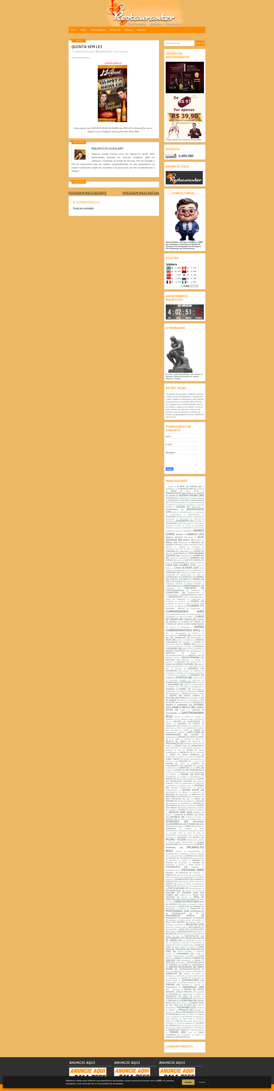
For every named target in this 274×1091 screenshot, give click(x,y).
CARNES (169, 560)
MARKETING (199, 783)
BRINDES (179, 545)
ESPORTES (193, 669)
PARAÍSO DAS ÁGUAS (195, 856)
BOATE (186, 540)
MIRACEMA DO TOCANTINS (177, 796)
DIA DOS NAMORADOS (176, 638)
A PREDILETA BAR (185, 489)
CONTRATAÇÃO (187, 595)
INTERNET (169, 750)
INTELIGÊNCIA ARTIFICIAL (191, 748)
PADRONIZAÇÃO (171, 835)
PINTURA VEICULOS (184, 875)
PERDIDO (195, 867)
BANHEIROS (187, 528)
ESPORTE (178, 669)
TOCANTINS (183, 1007)
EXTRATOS (200, 682)
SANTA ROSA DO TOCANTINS (185, 948)
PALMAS (196, 837)
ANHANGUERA (172, 509)
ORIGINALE (192, 831)
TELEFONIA (200, 992)
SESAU (198, 960)
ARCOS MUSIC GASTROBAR (192, 517)
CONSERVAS (195, 590)
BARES (199, 530)
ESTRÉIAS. (183, 675)
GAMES (183, 710)
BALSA (178, 528)
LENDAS (169, 770)
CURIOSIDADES (177, 611)
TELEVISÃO (173, 994)
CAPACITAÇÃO (179, 553)
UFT (169, 1017)
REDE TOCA (185, 929)
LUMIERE (184, 774)
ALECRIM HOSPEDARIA (176, 502)
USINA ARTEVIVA (172, 1019)
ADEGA (174, 491)
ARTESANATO (184, 519)
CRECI (188, 604)
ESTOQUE (189, 673)
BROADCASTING (196, 545)
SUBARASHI (173, 978)
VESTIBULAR (199, 1028)
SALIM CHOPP (180, 947)
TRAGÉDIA (197, 1010)
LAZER (182, 768)
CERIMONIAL (197, 570)
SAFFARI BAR (188, 945)
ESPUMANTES (172, 671)
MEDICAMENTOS (171, 792)
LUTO (197, 774)
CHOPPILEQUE (172, 577)
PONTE (179, 884)
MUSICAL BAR (105, 51)
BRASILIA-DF (182, 542)
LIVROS (168, 772)
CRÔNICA (180, 606)
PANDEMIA (184, 854)
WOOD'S (169, 1037)
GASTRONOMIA (193, 712)
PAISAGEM (169, 837)
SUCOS (184, 978)
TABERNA (170, 985)
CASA (168, 563)
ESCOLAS (181, 662)
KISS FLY (169, 761)
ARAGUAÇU (200, 512)
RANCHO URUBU (195, 922)
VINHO (183, 1030)
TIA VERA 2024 (190, 1005)
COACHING (197, 581)
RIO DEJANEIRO (188, 940)
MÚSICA (192, 810)
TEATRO (188, 989)
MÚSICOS (179, 815)
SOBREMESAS (177, 971)
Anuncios (141, 30)
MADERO (169, 779)
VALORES (200, 1023)
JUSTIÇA (191, 757)
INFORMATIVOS (197, 746)
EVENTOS (181, 677)
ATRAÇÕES (198, 521)
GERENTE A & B (172, 719)
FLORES (171, 702)
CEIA (188, 570)
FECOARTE (185, 687)
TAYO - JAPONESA (173, 989)
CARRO (179, 560)
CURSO (191, 614)
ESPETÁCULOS (179, 666)
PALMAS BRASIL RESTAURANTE (181, 842)
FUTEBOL (198, 705)
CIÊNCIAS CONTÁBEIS (179, 579)
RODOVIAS (176, 943)
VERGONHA (188, 1028)
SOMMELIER (171, 973)
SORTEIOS (169, 976)
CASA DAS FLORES (177, 565)
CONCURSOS (190, 588)
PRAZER (193, 904)
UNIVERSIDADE (187, 1017)
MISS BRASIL (197, 796)
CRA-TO (180, 604)
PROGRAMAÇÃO (197, 911)
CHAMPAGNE (170, 575)
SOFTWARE (198, 971)
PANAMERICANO (171, 854)
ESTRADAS (200, 673)
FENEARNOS (196, 689)
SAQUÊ (198, 954)
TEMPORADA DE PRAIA (177, 996)
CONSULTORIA (172, 592)
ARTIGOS (197, 519)
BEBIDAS (192, 534)
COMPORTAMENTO (191, 586)
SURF (199, 982)
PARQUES (196, 860)
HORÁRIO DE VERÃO (186, 737)
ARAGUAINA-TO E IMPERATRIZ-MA (184, 514)
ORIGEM (183, 831)
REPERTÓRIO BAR (183, 934)
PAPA (193, 854)
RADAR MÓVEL (185, 920)
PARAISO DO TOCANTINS (179, 858)
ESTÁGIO (180, 673)
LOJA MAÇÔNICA (180, 772)
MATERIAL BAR (185, 786)
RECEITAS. (169, 927)
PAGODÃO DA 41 (186, 835)
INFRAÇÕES (174, 748)
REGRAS (199, 932)
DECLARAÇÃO (181, 633)
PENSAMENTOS (173, 867)
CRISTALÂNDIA (199, 604)
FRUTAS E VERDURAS (176, 705)
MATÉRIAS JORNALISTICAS (181, 788)
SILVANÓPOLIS (198, 965)
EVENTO (169, 678)
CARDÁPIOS (198, 556)
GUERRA (186, 730)
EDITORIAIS (199, 646)
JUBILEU (181, 757)
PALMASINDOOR (194, 851)
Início (73, 30)
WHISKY (198, 1035)
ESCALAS (169, 662)
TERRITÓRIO (187, 1001)
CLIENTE (178, 581)
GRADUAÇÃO (171, 726)
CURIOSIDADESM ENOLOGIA (176, 614)
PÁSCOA (169, 863)
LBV (191, 768)
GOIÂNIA (169, 723)
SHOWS (185, 965)
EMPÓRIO (198, 649)
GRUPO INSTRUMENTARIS (186, 728)
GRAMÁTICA (185, 726)
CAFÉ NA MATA (184, 549)
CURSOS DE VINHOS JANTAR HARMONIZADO (185, 624)
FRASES (196, 702)
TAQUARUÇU (189, 987)
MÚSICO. (169, 815)
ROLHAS (186, 943)
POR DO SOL (171, 886)
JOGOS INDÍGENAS (191, 755)
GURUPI (197, 730)
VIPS (190, 1032)
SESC (168, 963)
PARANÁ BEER (198, 858)
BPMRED (198, 540)
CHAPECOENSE (185, 575)
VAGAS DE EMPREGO (185, 1023)
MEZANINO (170, 794)
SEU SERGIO (179, 963)
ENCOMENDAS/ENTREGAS (175, 655)
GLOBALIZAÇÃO (193, 721)
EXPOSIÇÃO (186, 682)
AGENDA (189, 493)
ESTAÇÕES (170, 673)
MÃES (179, 779)
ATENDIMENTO (182, 521)
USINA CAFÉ (187, 1019)
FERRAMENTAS (174, 693)
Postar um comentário (83, 208)
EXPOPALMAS (171, 682)
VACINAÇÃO (170, 1023)
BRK (186, 545)
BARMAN (179, 534)
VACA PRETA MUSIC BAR (192, 1021)
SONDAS (187, 973)
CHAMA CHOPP (196, 572)
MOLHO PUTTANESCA (185, 801)
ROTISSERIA (197, 943)
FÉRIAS (201, 691)
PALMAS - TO (173, 839)
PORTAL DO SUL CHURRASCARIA (192, 886)
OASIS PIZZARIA (177, 826)
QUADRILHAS (186, 918)
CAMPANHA (170, 551)
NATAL (201, 815)
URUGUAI (198, 1017)
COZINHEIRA (170, 604)
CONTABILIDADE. (172, 595)
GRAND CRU (197, 726)
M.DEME (183, 777)
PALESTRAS (182, 837)
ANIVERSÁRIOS (195, 509)
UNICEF (176, 1017)
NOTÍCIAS (170, 819)
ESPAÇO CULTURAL (185, 664)
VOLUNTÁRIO (185, 1035)
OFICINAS (198, 826)
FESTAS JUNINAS (192, 696)
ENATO (193, 653)
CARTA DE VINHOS (192, 560)
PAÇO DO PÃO (194, 833)
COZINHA (195, 601)
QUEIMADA (172, 920)
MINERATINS (183, 794)
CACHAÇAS (196, 547)
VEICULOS (198, 1025)
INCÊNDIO (187, 743)
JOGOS (173, 755)
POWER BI (184, 895)
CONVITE (201, 595)
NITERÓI (189, 817)
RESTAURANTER (192, 936)
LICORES (178, 770)
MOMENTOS (173, 803)
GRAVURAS (170, 728)
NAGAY (190, 815)
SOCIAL (188, 971)
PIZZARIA (176, 877)
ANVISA (174, 512)
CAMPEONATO (184, 551)
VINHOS (174, 1032)
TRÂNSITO (169, 1012)
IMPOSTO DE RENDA (176, 741)
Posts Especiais (98, 30)
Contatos (128, 30)
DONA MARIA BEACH (173, 644)
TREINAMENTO (188, 1012)
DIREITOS (189, 640)
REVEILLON (191, 938)
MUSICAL (201, 810)
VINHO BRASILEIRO (197, 1030)
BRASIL (169, 542)
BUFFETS (169, 547)
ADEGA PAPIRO (192, 491)
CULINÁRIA (193, 606)
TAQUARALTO (171, 987)
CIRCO (168, 581)
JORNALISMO (170, 757)
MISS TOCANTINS (173, 799)
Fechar (202, 1082)
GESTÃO (198, 719)
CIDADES (200, 577)
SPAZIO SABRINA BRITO (195, 976)
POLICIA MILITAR (196, 881)
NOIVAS (198, 817)
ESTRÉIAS (172, 675)
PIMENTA (169, 875)
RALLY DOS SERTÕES (175, 922)
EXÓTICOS (196, 680)
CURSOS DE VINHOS (191, 622)
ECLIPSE (169, 646)
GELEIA (177, 717)
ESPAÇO (169, 664)
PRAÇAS (184, 897)
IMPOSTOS (196, 741)
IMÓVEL (198, 739)
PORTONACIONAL (195, 888)
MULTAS (191, 805)
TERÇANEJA (173, 1001)
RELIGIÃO (170, 934)
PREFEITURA (184, 906)
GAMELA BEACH (181, 707)
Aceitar (188, 1082)
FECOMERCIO (197, 687)
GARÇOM (196, 710)
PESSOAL (189, 869)
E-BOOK (199, 644)
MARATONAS (187, 783)
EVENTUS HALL (198, 678)
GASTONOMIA (171, 713)
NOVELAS (181, 819)
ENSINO (197, 660)
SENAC (197, 958)
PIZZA (168, 877)
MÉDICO (185, 792)
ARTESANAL (170, 519)
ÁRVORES (169, 521)
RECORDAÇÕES (171, 929)
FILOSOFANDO (193, 698)
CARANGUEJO (185, 556)
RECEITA (180, 925)
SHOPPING (173, 965)
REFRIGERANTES (185, 932)
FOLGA (188, 702)
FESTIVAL (170, 698)
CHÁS (199, 575)
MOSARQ (197, 803)
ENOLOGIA (170, 660)
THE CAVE (173, 1005)
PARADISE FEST (177, 856)
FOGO (181, 702)
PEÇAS (181, 865)
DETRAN (183, 635)
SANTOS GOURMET (184, 951)
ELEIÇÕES (173, 649)
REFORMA (171, 932)
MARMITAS (172, 786)
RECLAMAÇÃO (195, 927)
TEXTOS (183, 1003)
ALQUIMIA (180, 507)
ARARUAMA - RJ (172, 517)
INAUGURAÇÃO (172, 743)
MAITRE (201, 779)
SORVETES (180, 976)
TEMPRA (197, 996)
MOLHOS (200, 801)
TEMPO (198, 994)
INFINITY (169, 746)
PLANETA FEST (182, 879)
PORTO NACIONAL (176, 888)
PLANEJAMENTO (188, 877)
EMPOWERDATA (195, 651)
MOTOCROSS (171, 805)
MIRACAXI (196, 794)
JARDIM (183, 752)
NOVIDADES (172, 821)
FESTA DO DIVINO (197, 693)
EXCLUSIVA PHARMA (178, 680)
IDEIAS (177, 739)
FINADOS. (183, 700)
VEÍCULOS (169, 1028)
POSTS (198, 890)
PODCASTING (183, 881)
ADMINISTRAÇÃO (173, 493)
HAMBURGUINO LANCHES (175, 732)
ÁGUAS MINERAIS (197, 498)
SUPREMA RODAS (186, 982)
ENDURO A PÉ (194, 655)
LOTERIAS (172, 774)
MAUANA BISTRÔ (190, 790)
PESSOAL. (170, 873)
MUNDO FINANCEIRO (188, 808)
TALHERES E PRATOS (191, 985)
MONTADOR (185, 803)
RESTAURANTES (173, 938)
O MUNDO (191, 824)
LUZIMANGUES (171, 777)
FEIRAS (182, 689)
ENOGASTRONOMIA (191, 657)
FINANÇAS (193, 700)
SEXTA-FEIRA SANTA (195, 963)
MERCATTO (197, 792)
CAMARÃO (197, 549)
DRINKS (187, 644)
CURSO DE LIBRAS (186, 617)
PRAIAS (184, 904)
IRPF (179, 750)
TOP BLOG (200, 1008)
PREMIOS (197, 906)
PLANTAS (197, 879)
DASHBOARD (185, 627)
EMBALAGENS (187, 649)
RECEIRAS (169, 925)
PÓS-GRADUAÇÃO (173, 890)
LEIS (198, 768)
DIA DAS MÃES (196, 635)
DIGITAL (179, 640)
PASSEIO (196, 863)
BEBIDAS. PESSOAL (174, 537)
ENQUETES (185, 660)
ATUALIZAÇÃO (187, 523)
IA (170, 739)
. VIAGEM (169, 486)
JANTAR (189, 750)
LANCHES (188, 766)
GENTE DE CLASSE (193, 717)
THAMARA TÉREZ (196, 1003)
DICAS (168, 640)
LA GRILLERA (182, 761)
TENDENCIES (186, 998)
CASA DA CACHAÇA (195, 563)
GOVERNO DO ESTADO (189, 723)
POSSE (188, 890)
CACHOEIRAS (170, 549)
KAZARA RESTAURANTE (192, 759)
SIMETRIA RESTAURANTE (180, 967)
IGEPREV (187, 739)
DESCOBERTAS (171, 635)
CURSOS (188, 619)
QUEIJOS (200, 918)
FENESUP (181, 691)
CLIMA (188, 581)
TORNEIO (171, 1010)
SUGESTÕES (196, 978)
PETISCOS (183, 873)
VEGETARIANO (186, 1025)
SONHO (198, 973)
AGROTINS (170, 498)
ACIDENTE (200, 489)
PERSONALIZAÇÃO (172, 870)
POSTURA (170, 893)
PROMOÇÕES (171, 918)
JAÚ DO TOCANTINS (196, 752)
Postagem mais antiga (141, 193)
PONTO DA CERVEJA (193, 884)
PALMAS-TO (195, 847)
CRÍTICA (171, 606)
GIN (167, 721)
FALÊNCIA (187, 685)
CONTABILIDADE (193, 592)
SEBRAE (178, 958)
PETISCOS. (197, 873)
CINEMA (196, 579)
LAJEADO (195, 763)
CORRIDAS (169, 601)
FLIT (202, 700)
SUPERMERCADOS (190, 980)
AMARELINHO (196, 507)
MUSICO (197, 812)
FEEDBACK (170, 689)
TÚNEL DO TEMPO (188, 1014)
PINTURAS (198, 875)
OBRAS (189, 826)
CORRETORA (195, 599)
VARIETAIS (173, 1025)
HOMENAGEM (170, 737)
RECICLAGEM (181, 927)
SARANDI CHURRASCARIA (175, 956)
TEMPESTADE (187, 994)
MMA (188, 799)
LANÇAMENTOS (172, 766)
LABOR (182, 763)
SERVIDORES (186, 960)
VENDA (178, 1028)
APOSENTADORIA (186, 512)
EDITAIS (188, 646)
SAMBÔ (191, 947)
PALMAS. (179, 851)
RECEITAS (192, 924)
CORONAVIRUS (196, 597)
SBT (170, 958)
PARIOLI (185, 860)
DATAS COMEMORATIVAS (185, 628)
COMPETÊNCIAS (172, 586)
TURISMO (200, 1014)
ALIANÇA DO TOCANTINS (185, 505)
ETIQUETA (195, 675)
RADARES (197, 920)
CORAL (185, 597)
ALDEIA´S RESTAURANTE (193, 500)
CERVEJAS (171, 572)
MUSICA (182, 810)
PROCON (183, 909)
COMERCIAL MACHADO (174, 584)
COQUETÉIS (173, 597)
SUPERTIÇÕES (171, 982)
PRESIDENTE (170, 909)
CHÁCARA (184, 572)
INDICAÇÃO (198, 743)
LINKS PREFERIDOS (193, 770)
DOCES (197, 642)
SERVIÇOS (170, 960)
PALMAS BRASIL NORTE (195, 840)
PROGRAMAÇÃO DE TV (185, 913)
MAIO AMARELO (189, 779)
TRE (177, 1012)
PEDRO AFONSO (194, 865)
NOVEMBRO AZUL (194, 819)
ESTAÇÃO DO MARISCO (191, 671)
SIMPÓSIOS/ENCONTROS (189, 969)
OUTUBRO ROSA (175, 833)
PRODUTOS (195, 909)
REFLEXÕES (199, 929)
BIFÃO (191, 537)
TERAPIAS (200, 998)
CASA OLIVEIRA (178, 563)
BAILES (188, 526)
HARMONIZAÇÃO (173, 735)
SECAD (188, 958)
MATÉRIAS (199, 786)
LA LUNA (195, 761)
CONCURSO (170, 588)
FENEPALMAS (170, 691)
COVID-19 (182, 601)
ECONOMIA (179, 646)
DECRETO (196, 633)
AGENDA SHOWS (188, 495)
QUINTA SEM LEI (86, 47)
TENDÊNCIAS (171, 998)
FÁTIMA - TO (172, 687)
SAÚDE (201, 956)
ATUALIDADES (172, 523)
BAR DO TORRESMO (183, 531)
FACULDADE (173, 685)
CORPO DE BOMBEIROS (176, 599)
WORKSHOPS (181, 1037)
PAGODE (198, 835)
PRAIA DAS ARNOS (188, 899)
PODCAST (170, 881)
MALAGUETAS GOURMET (181, 781)
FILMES (182, 698)
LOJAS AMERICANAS (196, 772)
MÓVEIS (183, 805)
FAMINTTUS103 (198, 685)
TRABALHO (184, 1010)
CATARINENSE (179, 570)
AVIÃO (179, 526)
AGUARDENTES (183, 498)
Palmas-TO (115, 30)
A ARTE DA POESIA (187, 486)
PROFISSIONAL (174, 911)
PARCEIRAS (173, 860)
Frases (83, 30)
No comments (122, 51)
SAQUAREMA (183, 954)
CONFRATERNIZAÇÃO (175, 590)
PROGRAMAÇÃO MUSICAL (180, 916)
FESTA (185, 693)
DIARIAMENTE (196, 638)
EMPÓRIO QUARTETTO (175, 651)
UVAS (177, 1021)
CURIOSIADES (195, 608)
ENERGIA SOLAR (172, 657)
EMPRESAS (170, 653)
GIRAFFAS (177, 721)
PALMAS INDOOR (188, 844)
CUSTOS (172, 627)
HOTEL (201, 737)
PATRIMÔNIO (170, 865)
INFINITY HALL (181, 746)
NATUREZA (175, 817)
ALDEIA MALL (173, 500)
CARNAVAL (195, 558)
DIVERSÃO (186, 642)
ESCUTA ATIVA (195, 662)
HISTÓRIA (195, 735)
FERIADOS (191, 691)
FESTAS (173, 696)
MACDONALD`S (195, 777)
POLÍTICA (169, 884)
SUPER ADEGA (171, 980)
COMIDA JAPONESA (194, 584)
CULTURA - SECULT (175, 608)
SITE (167, 971)
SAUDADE (191, 956)
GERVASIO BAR (186, 719)
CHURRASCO (187, 577)
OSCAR (201, 831)
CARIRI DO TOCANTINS (178, 558)
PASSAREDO (183, 863)
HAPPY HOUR (193, 732)
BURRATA (182, 547)
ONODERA (188, 828)
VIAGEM (172, 1030)
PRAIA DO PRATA (184, 901)
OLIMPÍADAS (171, 828)
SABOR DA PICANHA (173, 945)
